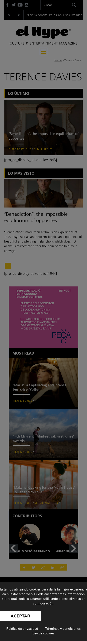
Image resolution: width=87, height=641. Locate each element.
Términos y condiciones (63, 628)
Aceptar (20, 616)
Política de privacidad (22, 628)
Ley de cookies (43, 633)
